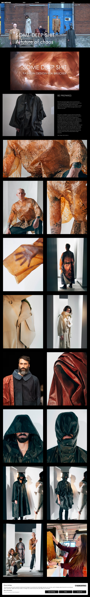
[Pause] (12, 88)
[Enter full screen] (77, 88)
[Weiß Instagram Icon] (73, 3)
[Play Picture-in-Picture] (75, 88)
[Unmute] (14, 88)
